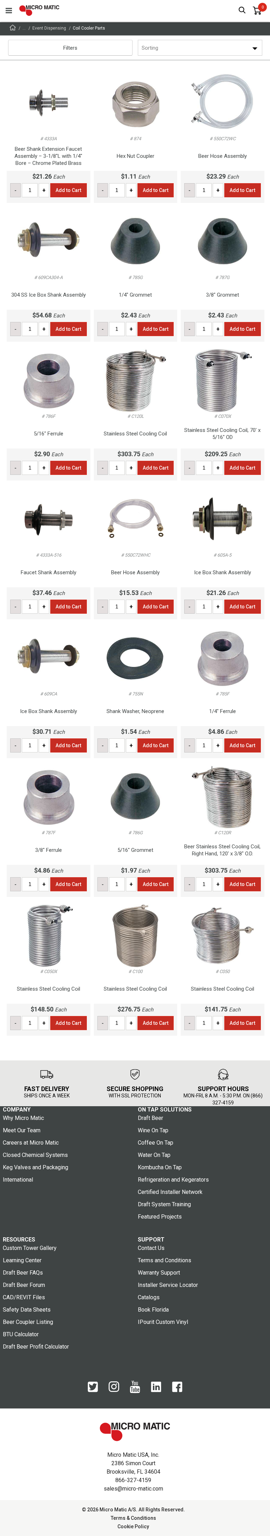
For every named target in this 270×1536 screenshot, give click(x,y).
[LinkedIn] (156, 1390)
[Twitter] (93, 1390)
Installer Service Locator (168, 1285)
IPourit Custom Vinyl (163, 1322)
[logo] (39, 10)
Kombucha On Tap (160, 1167)
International (18, 1179)
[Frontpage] (13, 28)
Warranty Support (159, 1272)
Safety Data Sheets (27, 1309)
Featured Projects (160, 1216)
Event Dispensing (49, 28)
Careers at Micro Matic (31, 1142)
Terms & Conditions (133, 1518)
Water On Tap (154, 1155)
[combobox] (142, 47)
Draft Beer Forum (24, 1285)
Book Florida (153, 1309)
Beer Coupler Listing (28, 1322)
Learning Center (22, 1260)
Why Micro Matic (23, 1118)
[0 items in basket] (257, 10)
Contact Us (151, 1248)
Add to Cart (68, 190)
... (24, 28)
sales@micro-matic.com (133, 1488)
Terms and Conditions (164, 1260)
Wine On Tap (153, 1130)
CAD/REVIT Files (24, 1297)
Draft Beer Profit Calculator (36, 1346)
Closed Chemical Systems (35, 1155)
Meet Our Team (21, 1130)
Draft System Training (164, 1204)
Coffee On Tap (155, 1142)
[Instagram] (114, 1390)
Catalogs (149, 1297)
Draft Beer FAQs (23, 1272)
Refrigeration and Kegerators (173, 1179)
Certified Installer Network (170, 1192)
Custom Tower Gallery (30, 1248)
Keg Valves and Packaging (35, 1167)
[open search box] (242, 10)
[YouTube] (135, 1391)
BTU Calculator (21, 1334)
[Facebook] (177, 1390)
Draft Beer (150, 1118)
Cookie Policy (133, 1526)
